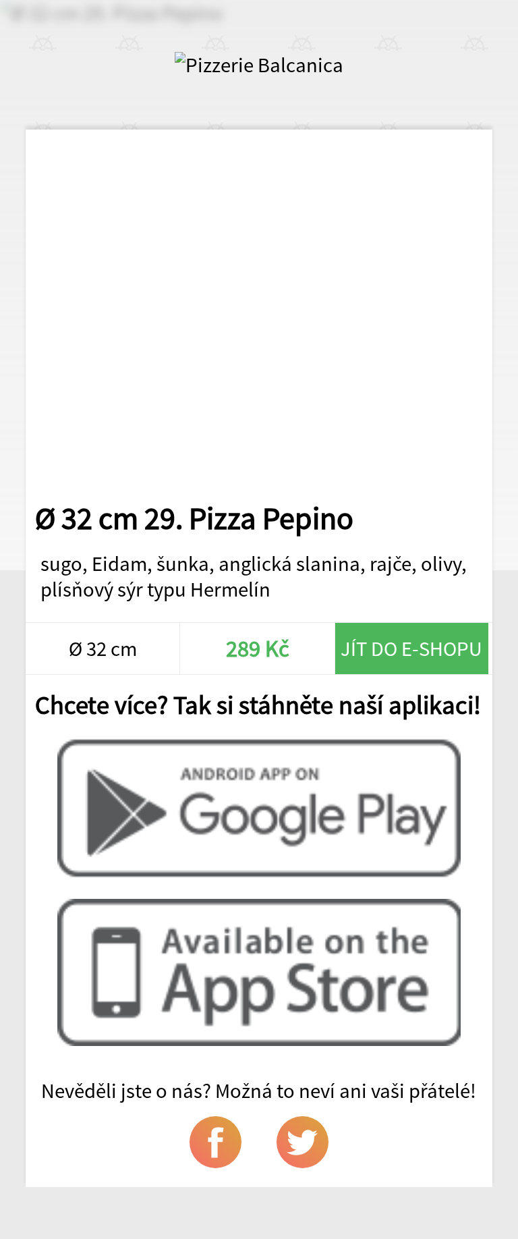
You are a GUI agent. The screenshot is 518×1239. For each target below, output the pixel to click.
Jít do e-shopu (411, 648)
